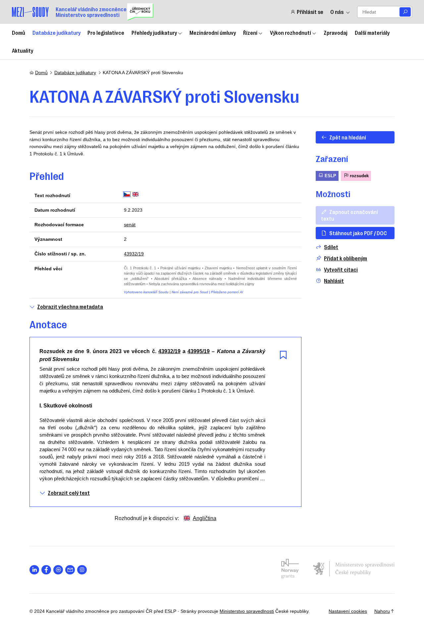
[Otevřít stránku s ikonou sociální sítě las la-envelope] (70, 570)
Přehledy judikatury (154, 32)
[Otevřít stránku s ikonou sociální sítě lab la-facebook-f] (46, 570)
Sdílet (331, 247)
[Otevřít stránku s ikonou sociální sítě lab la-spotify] (58, 570)
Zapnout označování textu (349, 214)
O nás (337, 12)
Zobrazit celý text (69, 493)
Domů (18, 32)
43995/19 (198, 351)
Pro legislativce (105, 32)
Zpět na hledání (347, 137)
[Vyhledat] (405, 12)
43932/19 (134, 253)
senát (129, 224)
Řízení (250, 32)
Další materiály (372, 32)
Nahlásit (334, 281)
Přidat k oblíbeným (345, 258)
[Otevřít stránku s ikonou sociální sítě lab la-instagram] (82, 570)
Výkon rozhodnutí (290, 32)
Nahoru (382, 611)
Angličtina (204, 518)
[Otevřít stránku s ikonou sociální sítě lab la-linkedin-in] (34, 570)
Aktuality (22, 50)
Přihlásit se (310, 12)
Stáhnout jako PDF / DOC (358, 233)
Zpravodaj (335, 32)
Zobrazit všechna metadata (70, 306)
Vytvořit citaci (341, 269)
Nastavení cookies (348, 611)
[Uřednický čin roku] (140, 12)
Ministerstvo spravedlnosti (247, 611)
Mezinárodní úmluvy (212, 32)
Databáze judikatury (56, 32)
